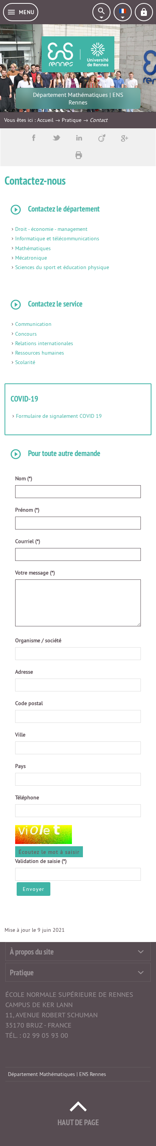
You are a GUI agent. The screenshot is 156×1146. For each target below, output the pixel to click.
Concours (26, 333)
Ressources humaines (39, 352)
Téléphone (27, 797)
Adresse (24, 671)
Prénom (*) (27, 509)
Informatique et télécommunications (57, 238)
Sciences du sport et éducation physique (62, 267)
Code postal (29, 703)
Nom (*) (23, 478)
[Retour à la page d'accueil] (78, 54)
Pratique (71, 120)
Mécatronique (31, 257)
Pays (20, 766)
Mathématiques (33, 248)
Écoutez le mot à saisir (49, 852)
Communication (33, 324)
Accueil (45, 120)
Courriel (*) (27, 541)
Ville (20, 734)
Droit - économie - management (51, 229)
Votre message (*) (35, 572)
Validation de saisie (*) (41, 861)
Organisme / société (38, 640)
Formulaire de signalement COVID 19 (59, 416)
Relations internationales (44, 343)
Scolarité (25, 362)
